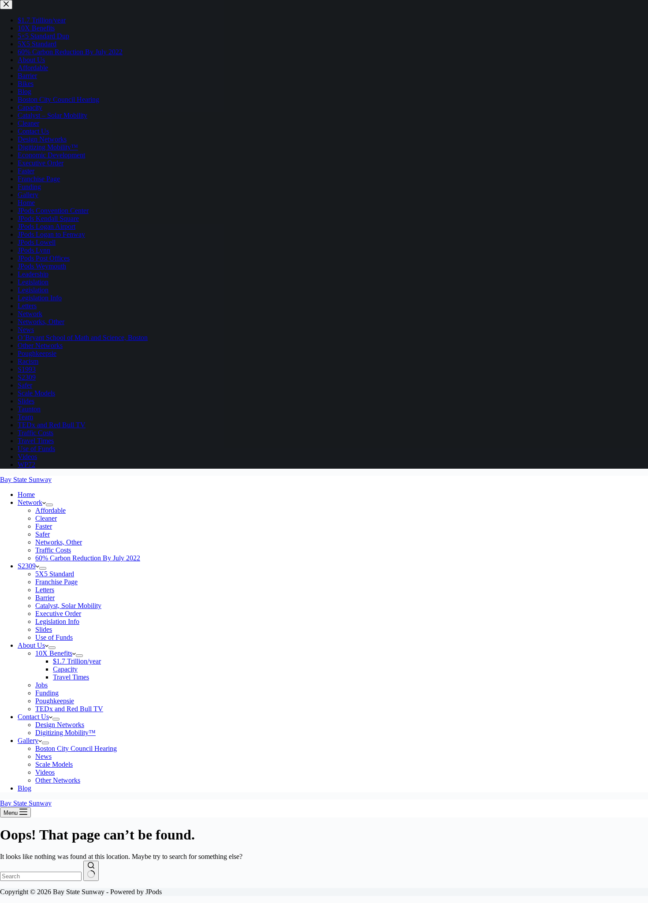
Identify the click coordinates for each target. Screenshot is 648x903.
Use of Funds (54, 637)
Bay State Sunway (26, 479)
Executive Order (58, 613)
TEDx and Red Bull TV (69, 709)
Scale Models (54, 764)
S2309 (27, 566)
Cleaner (46, 518)
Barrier (45, 597)
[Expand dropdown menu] (49, 505)
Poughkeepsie (54, 701)
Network (30, 502)
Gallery (28, 740)
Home (26, 494)
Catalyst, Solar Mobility (68, 605)
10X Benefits (53, 653)
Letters (44, 589)
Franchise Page (56, 582)
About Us (31, 645)
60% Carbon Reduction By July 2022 (87, 558)
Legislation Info (57, 621)
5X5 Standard (54, 574)
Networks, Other (58, 542)
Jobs (41, 685)
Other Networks (57, 780)
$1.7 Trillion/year (77, 661)
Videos (45, 772)
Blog (24, 788)
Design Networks (59, 724)
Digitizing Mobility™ (65, 732)
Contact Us (33, 716)
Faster (43, 526)
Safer (42, 534)
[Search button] (91, 871)
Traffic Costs (53, 550)
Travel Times (71, 677)
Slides (43, 629)
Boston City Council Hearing (76, 748)
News (43, 756)
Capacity (65, 669)
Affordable (50, 510)
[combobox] (41, 876)
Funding (47, 693)
